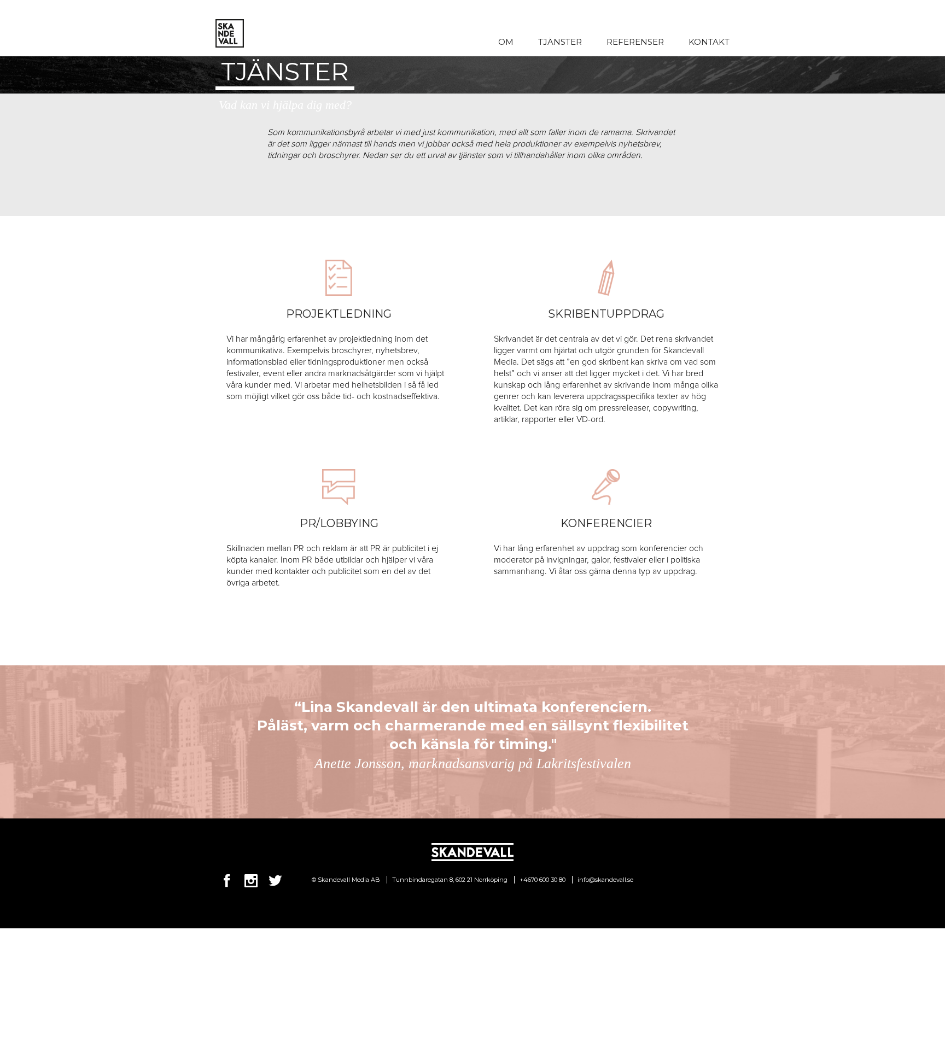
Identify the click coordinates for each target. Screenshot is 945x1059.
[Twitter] (275, 880)
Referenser (635, 42)
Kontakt (709, 42)
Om (506, 42)
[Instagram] (251, 880)
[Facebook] (227, 880)
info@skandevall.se (605, 880)
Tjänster (560, 42)
